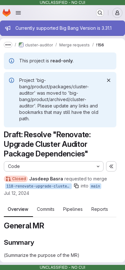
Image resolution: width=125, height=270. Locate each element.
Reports (99, 209)
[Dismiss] (109, 80)
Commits (45, 209)
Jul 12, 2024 (16, 193)
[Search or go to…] (100, 13)
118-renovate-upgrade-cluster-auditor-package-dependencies (39, 186)
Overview (18, 209)
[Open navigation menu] (18, 13)
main (95, 186)
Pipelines (73, 209)
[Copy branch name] (76, 186)
